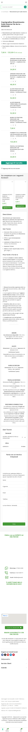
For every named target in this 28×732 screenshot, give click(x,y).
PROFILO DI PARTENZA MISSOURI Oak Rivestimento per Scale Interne (17, 148)
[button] (7, 207)
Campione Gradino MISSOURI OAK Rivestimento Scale (20, 197)
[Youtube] (8, 655)
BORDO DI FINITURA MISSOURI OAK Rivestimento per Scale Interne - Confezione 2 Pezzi (18, 120)
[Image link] (14, 552)
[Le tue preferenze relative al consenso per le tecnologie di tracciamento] (2, 729)
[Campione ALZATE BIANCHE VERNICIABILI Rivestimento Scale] (7, 186)
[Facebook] (2, 655)
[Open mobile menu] (2, 2)
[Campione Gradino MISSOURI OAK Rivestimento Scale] (20, 186)
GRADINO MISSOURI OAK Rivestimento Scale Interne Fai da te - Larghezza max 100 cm (18, 61)
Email (4, 492)
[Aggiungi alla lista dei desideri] (12, 181)
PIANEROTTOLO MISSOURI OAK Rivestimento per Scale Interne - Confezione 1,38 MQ (18, 134)
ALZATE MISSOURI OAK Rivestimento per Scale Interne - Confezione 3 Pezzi (18, 90)
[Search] (25, 7)
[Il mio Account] (26, 2)
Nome (4, 480)
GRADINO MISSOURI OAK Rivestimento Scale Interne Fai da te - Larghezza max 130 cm (18, 76)
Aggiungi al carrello (14, 163)
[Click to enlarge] (4, 37)
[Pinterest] (13, 655)
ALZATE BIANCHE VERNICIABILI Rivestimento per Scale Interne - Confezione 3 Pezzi (18, 105)
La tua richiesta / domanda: (10, 505)
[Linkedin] (11, 655)
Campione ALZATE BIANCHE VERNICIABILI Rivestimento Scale (7, 198)
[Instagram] (5, 655)
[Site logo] (14, 2)
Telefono (5, 499)
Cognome (5, 486)
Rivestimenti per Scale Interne (18, 11)
